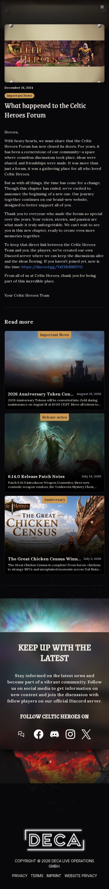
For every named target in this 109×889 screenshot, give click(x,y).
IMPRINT (54, 875)
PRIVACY (20, 875)
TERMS (37, 875)
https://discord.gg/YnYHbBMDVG (52, 266)
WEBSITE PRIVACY (81, 875)
